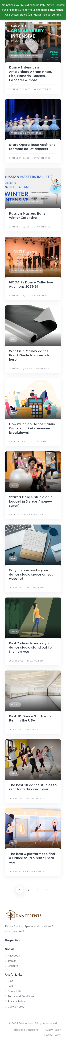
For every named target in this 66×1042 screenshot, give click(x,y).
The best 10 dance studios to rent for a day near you (33, 787)
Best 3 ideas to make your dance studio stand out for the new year (31, 647)
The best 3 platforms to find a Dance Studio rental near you (32, 858)
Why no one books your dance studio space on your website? (32, 574)
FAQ (10, 986)
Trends (15, 705)
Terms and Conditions (21, 996)
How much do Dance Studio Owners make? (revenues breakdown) (32, 428)
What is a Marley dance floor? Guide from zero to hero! (29, 355)
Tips (13, 339)
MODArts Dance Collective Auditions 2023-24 (31, 284)
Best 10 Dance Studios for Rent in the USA (30, 718)
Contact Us (14, 991)
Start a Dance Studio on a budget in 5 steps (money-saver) (31, 501)
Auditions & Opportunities (26, 56)
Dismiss (56, 14)
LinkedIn (13, 965)
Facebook (14, 955)
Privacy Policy (16, 1001)
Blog (10, 980)
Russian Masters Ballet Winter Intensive (28, 215)
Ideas (14, 485)
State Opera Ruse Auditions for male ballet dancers (32, 146)
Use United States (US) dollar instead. (28, 14)
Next (46, 890)
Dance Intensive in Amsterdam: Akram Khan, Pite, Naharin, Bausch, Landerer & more (30, 73)
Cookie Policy (16, 1006)
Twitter (12, 960)
